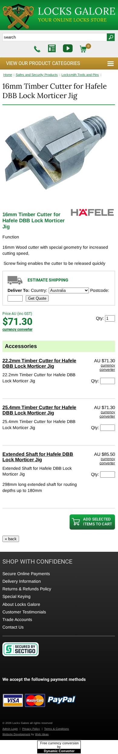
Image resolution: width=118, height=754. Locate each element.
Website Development (16, 734)
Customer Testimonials (24, 611)
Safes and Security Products (37, 75)
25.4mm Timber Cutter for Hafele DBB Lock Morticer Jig (39, 410)
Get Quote (37, 298)
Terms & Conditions (56, 728)
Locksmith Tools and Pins (80, 75)
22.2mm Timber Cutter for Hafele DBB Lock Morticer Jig (39, 363)
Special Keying (16, 596)
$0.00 (88, 49)
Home (7, 75)
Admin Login (10, 728)
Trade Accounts (17, 619)
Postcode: (99, 290)
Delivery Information (21, 581)
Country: (39, 290)
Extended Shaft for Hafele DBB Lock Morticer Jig (37, 457)
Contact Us (13, 627)
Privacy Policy (31, 728)
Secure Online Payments (26, 573)
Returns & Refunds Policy (26, 588)
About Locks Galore (21, 604)
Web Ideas (42, 734)
